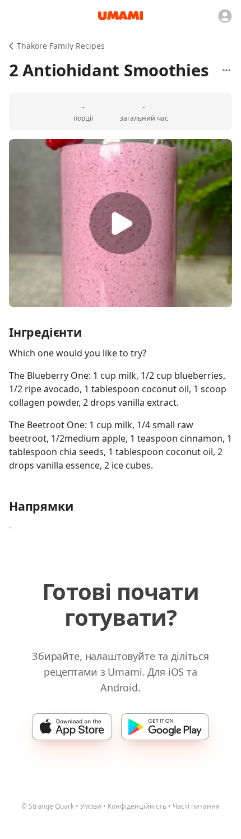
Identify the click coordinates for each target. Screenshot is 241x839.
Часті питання (196, 806)
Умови (90, 806)
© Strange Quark (47, 806)
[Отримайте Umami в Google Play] (165, 726)
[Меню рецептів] (226, 70)
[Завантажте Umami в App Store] (72, 726)
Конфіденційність (137, 806)
